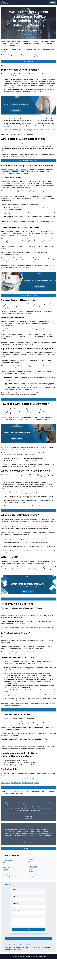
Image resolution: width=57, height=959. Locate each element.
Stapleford (32, 862)
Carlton (31, 859)
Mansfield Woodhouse (27, 782)
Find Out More (28, 399)
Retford (31, 876)
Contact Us (28, 599)
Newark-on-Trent (33, 874)
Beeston (31, 864)
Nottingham (6, 874)
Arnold (4, 872)
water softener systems (12, 43)
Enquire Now (28, 510)
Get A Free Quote (28, 848)
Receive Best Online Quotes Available (28, 160)
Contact (53, 2)
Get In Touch (28, 939)
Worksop (31, 871)
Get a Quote (27, 34)
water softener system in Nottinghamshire (18, 169)
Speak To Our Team (28, 710)
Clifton (31, 869)
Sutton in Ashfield (5, 782)
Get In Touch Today (28, 61)
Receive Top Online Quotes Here (28, 295)
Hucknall (18, 782)
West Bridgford (33, 866)
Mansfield (13, 782)
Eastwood (36, 782)
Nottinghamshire (7, 876)
